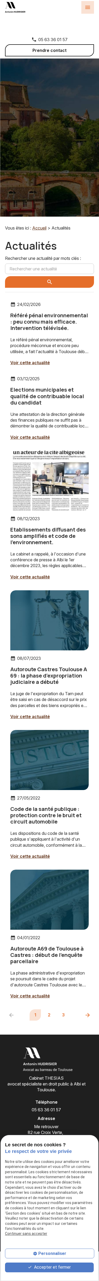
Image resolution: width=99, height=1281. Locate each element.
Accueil (39, 228)
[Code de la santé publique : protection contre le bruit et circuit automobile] (49, 760)
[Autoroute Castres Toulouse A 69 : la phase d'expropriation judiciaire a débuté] (49, 620)
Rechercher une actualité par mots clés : (43, 258)
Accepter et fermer (52, 1267)
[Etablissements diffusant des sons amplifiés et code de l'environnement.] (49, 480)
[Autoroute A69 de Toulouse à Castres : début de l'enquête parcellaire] (49, 899)
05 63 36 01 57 (53, 39)
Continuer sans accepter (26, 1233)
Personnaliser (52, 1253)
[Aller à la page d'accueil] (46, 1059)
